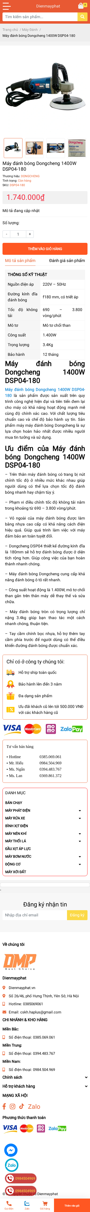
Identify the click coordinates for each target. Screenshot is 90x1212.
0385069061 (33, 1004)
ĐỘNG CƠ (12, 864)
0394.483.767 (44, 1053)
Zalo (34, 1106)
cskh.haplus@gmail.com (40, 1012)
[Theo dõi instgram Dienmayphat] (12, 1106)
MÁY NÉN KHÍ (15, 834)
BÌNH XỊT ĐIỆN (16, 826)
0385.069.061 (44, 1037)
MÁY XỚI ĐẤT (15, 872)
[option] (45, 92)
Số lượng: (11, 222)
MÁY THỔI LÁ (15, 841)
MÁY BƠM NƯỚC (18, 856)
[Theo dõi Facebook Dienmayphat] (4, 1106)
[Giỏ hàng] (81, 6)
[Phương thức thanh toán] (42, 729)
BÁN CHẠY (13, 803)
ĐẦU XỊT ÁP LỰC (18, 849)
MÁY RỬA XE (15, 818)
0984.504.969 (44, 1069)
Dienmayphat (45, 6)
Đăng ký (77, 915)
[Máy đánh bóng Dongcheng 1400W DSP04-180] (45, 92)
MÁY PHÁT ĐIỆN (17, 810)
